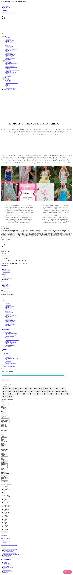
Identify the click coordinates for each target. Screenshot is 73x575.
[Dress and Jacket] (4, 415)
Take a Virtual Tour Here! (9, 366)
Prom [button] (4, 301)
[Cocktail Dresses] (6, 410)
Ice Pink (7, 506)
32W (39, 394)
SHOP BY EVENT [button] (5, 538)
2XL (11, 396)
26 (22, 391)
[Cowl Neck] (4, 457)
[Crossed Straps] (4, 426)
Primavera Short (7, 555)
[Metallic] (2, 433)
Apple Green (8, 489)
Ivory (6, 519)
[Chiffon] (3, 445)
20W (65, 391)
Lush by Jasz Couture (8, 567)
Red (6, 515)
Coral (6, 518)
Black (6, 525)
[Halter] (4, 458)
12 (47, 388)
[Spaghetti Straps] (4, 478)
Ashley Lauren (6, 563)
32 (38, 391)
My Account (6, 6)
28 (27, 391)
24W (12, 394)
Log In (4, 10)
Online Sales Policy (7, 278)
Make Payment (6, 272)
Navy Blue (7, 501)
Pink (6, 508)
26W (19, 394)
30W (33, 394)
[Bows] (4, 440)
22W (6, 394)
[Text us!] (67, 572)
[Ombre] (2, 435)
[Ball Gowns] (4, 412)
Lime (6, 492)
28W (26, 394)
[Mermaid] (4, 466)
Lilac (6, 503)
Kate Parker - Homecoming (9, 553)
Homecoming (6, 541)
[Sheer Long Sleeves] (5, 473)
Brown (6, 523)
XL (5, 396)
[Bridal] (6, 406)
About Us (5, 276)
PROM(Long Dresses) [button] (6, 559)
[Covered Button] (4, 425)
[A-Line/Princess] (4, 463)
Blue (6, 499)
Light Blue (7, 496)
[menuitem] (37, 6)
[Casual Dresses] (6, 408)
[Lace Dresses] (4, 416)
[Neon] (2, 434)
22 (11, 391)
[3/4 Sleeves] (5, 471)
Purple (6, 502)
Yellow (6, 486)
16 (58, 388)
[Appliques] (4, 438)
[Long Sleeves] (5, 472)
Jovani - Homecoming (8, 551)
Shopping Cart (6, 7)
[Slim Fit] (4, 467)
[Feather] (3, 447)
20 (5, 391)
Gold (6, 522)
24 (16, 391)
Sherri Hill (5, 572)
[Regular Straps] (4, 477)
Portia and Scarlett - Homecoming (11, 554)
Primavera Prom (7, 570)
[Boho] (4, 414)
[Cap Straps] (4, 476)
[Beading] (4, 439)
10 (41, 388)
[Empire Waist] (4, 464)
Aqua (6, 493)
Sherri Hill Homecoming (9, 556)
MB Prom (5, 568)
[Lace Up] (4, 427)
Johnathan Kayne (7, 565)
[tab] (37, 301)
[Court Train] (4, 454)
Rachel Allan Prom (7, 571)
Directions (5, 279)
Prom (4, 542)
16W (51, 391)
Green (6, 491)
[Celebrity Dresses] (5, 420)
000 (6, 388)
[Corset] (5, 422)
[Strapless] (4, 479)
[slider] (65, 375)
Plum (6, 513)
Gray (6, 526)
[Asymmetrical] (4, 452)
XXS (46, 394)
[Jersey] (3, 448)
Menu (2, 33)
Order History (6, 285)
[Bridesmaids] (6, 407)
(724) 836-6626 (4, 265)
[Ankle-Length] (4, 450)
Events (4, 349)
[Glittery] (2, 431)
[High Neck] (4, 459)
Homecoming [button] (6, 329)
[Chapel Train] (4, 453)
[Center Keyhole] (5, 421)
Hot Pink (7, 509)
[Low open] (4, 429)
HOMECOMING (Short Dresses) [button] (9, 545)
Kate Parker (6, 566)
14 (52, 388)
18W (58, 391)
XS (53, 394)
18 (63, 388)
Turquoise (7, 495)
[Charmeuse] (3, 444)
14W (45, 391)
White (6, 529)
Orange (6, 516)
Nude (6, 520)
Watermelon (7, 512)
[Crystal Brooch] (4, 441)
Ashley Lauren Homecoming (10, 549)
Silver (6, 528)
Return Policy (6, 270)
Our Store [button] (5, 353)
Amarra (5, 547)
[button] (5, 36)
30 (33, 391)
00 (11, 388)
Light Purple (8, 505)
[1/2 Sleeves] (5, 469)
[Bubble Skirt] (5, 419)
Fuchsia (6, 511)
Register (5, 8)
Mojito (6, 488)
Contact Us (5, 269)
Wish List (5, 286)
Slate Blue (7, 498)
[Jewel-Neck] (4, 460)
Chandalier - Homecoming (9, 550)
